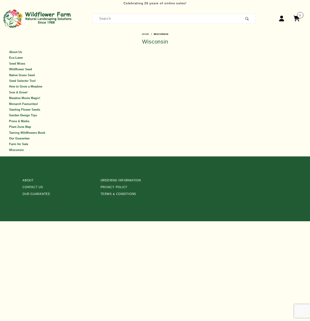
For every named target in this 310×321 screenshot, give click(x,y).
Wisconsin (16, 150)
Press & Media (19, 121)
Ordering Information (121, 180)
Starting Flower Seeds (24, 109)
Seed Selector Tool (22, 81)
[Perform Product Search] (247, 19)
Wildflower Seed (20, 69)
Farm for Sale (18, 144)
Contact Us (32, 187)
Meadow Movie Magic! (24, 98)
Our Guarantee (19, 138)
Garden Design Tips (23, 115)
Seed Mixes (17, 63)
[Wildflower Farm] (38, 18)
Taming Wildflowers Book (27, 132)
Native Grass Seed (22, 75)
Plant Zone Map (20, 127)
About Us (15, 52)
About (28, 180)
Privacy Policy (114, 187)
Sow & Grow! (18, 92)
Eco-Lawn (16, 57)
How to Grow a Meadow (25, 86)
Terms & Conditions (118, 194)
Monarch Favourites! (23, 104)
